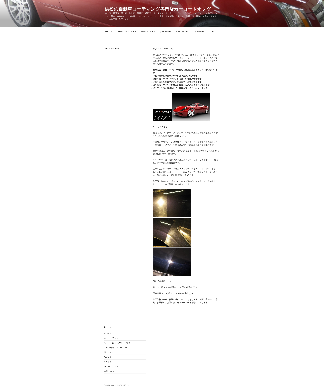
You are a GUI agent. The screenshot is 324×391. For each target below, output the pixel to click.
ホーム (107, 31)
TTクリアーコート (111, 333)
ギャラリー (199, 31)
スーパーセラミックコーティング (117, 343)
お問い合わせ (165, 31)
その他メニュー (147, 31)
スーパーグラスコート (113, 338)
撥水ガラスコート (111, 352)
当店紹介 (107, 357)
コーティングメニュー (125, 31)
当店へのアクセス (183, 31)
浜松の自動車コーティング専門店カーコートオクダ (158, 9)
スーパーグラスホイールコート (116, 348)
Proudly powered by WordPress (116, 385)
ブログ (211, 31)
